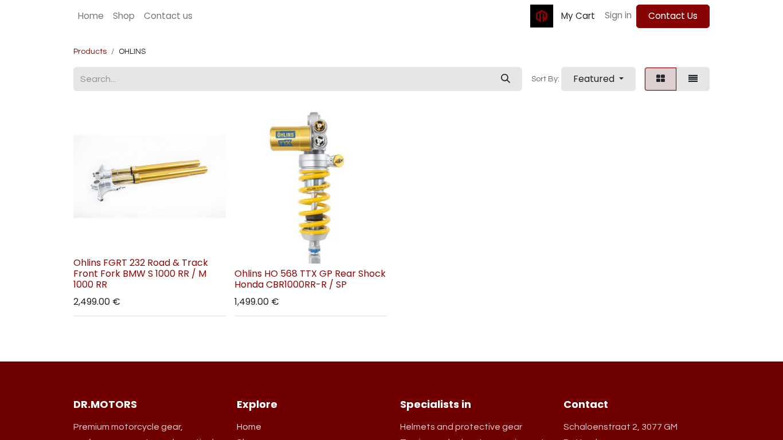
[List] (693, 79)
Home (249, 426)
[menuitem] (90, 16)
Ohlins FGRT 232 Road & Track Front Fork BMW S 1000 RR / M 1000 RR (140, 273)
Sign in (618, 15)
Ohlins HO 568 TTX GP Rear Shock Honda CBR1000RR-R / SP (310, 279)
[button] (598, 79)
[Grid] (660, 79)
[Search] (505, 79)
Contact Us (673, 16)
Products (90, 52)
